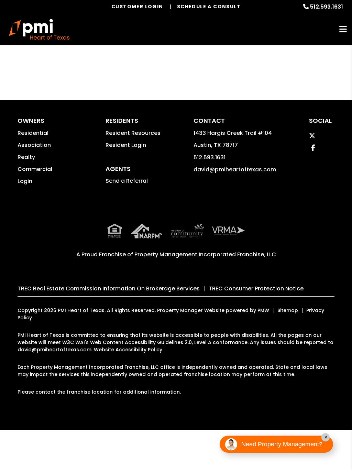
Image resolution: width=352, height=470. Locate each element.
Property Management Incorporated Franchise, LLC (205, 254)
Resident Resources (133, 133)
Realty (26, 157)
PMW (263, 310)
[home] (39, 29)
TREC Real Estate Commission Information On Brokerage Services (109, 288)
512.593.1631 (326, 7)
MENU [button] (343, 29)
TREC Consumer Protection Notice (256, 288)
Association (34, 145)
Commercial (35, 169)
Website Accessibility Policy (128, 349)
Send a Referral (127, 181)
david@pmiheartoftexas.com (235, 169)
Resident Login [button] (126, 145)
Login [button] (25, 181)
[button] (312, 136)
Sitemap (287, 310)
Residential (33, 133)
